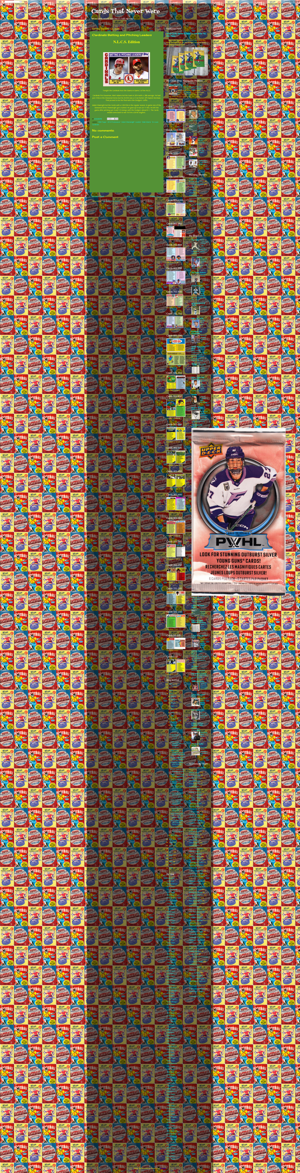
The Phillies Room (198, 240)
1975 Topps (170, 993)
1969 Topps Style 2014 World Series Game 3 (176, 795)
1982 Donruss (171, 1047)
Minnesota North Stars (197, 887)
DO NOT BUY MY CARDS (202, 150)
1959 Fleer (170, 923)
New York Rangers (195, 917)
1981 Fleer (170, 1041)
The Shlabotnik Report (196, 426)
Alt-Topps (192, 190)
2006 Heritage (171, 1128)
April (173, 706)
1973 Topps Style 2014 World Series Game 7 (176, 822)
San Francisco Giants (196, 948)
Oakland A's (193, 923)
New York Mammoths (197, 912)
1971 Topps (170, 971)
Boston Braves (194, 784)
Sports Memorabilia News (198, 348)
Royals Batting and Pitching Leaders (177, 770)
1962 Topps (170, 943)
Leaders (138, 122)
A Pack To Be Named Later (199, 637)
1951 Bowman (171, 884)
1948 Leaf (170, 878)
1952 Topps (170, 892)
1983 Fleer (170, 1055)
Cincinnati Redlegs (195, 820)
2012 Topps (170, 1148)
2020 (171, 855)
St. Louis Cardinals (196, 961)
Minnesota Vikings (195, 892)
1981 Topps (170, 1044)
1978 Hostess (171, 1018)
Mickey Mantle (194, 195)
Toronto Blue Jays (195, 975)
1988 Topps (170, 1083)
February (174, 699)
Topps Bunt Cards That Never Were (203, 162)
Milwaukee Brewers (196, 884)
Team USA (193, 970)
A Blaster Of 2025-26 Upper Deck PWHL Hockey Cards (198, 600)
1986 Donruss (171, 1069)
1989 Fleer (170, 1086)
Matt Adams (146, 122)
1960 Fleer (170, 929)
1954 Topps (170, 903)
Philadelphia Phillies (196, 934)
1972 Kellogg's (171, 974)
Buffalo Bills (193, 800)
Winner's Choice (204, 275)
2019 (171, 852)
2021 (171, 858)
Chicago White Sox (196, 814)
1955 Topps (170, 909)
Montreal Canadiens (196, 895)
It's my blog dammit (203, 322)
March (173, 703)
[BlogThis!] (110, 119)
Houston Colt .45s (195, 859)
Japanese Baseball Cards (198, 304)
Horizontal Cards (195, 198)
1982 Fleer (170, 1049)
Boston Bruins (194, 786)
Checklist (192, 193)
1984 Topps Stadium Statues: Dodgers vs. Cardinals (177, 745)
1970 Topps (170, 968)
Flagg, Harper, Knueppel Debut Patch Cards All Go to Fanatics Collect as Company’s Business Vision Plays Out (199, 355)
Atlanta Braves (194, 772)
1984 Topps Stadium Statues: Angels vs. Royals (177, 752)
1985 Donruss (171, 1063)
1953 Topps (170, 895)
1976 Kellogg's (171, 1002)
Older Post (155, 196)
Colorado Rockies (195, 831)
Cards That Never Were (125, 11)
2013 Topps (170, 1150)
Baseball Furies (194, 781)
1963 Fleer (170, 945)
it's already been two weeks (204, 715)
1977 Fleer (170, 1007)
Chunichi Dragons (195, 817)
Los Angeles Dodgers (197, 876)
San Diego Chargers (196, 943)
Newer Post (98, 196)
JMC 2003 (204, 307)
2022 (171, 861)
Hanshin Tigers (194, 851)
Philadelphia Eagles (196, 931)
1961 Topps (170, 937)
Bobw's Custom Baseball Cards (197, 724)
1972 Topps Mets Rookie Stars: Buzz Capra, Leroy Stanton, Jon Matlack (190, 88)
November (175, 835)
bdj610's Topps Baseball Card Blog (198, 621)
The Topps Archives (198, 272)
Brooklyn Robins (195, 798)
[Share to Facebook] (115, 119)
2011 (171, 684)
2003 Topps (170, 1122)
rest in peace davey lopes (203, 701)
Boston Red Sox (195, 792)
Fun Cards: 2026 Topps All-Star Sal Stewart (199, 677)
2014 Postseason (113, 122)
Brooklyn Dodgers (196, 795)
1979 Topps (170, 1027)
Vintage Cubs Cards (198, 364)
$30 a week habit (197, 710)
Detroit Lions (194, 840)
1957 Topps (170, 915)
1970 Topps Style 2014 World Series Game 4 (176, 802)
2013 (171, 690)
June (172, 712)
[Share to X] (112, 119)
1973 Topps (170, 982)
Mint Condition (196, 257)
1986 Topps (170, 1075)
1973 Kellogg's (171, 979)
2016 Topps (170, 1159)
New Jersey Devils (195, 901)
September (175, 722)
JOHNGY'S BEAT (197, 286)
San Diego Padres (195, 946)
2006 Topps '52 (172, 1131)
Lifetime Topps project (196, 652)
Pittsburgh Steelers (196, 940)
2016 (171, 842)
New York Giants (195, 903)
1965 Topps (170, 954)
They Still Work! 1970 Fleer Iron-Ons (204, 751)
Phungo (194, 394)
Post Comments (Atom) (111, 201)
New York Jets (194, 906)
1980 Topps (170, 1035)
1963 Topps (170, 948)
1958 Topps (170, 920)
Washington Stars (195, 996)
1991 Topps (170, 1100)
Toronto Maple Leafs (196, 978)
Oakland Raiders (195, 926)
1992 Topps (170, 1106)
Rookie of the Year (196, 181)
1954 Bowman (171, 898)
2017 (171, 845)
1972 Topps (170, 976)
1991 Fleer (170, 1097)
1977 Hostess (171, 1010)
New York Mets (194, 915)
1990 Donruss (171, 1091)
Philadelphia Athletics (196, 929)
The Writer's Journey (198, 674)
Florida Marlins (194, 845)
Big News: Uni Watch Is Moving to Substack (199, 669)
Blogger (163, 1168)
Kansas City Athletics (196, 868)
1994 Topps (170, 1111)
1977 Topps (170, 1013)
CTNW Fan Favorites (196, 184)
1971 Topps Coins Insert (203, 369)
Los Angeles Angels (196, 873)
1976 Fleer (170, 996)
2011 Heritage (171, 1139)
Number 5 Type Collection (197, 409)
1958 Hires (170, 917)
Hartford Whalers (195, 854)
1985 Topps (170, 1066)
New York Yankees (196, 920)
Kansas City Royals (196, 871)
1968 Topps (170, 962)
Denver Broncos (195, 837)
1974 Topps (170, 985)
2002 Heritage (171, 1117)
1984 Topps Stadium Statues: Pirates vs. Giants (177, 730)
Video (191, 201)
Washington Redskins (197, 989)
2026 (171, 868)
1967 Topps (170, 959)
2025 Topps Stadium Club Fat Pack (203, 643)
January (174, 696)
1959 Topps (170, 926)
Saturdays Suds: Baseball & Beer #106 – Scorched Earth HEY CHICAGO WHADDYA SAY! (199, 659)
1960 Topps (170, 931)
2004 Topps (170, 1125)
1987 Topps (170, 1077)
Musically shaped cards (204, 337)
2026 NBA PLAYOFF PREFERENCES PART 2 (204, 687)
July (172, 716)
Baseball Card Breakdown (196, 332)
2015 (171, 839)
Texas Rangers (194, 973)
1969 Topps (170, 965)
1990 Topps (170, 1094)
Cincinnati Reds (194, 823)
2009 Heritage (171, 1136)
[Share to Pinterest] (117, 119)
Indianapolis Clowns (196, 862)
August (173, 719)
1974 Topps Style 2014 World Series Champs (176, 829)
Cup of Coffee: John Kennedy (204, 399)
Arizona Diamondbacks (197, 768)
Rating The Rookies (176, 85)
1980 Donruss (171, 1030)
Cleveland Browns (195, 826)
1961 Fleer (170, 934)
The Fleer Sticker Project (197, 745)
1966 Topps (170, 957)
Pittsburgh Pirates (195, 937)
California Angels (195, 803)
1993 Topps (170, 1108)
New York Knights (195, 909)
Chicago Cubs (194, 812)
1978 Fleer (170, 1016)
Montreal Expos (195, 898)
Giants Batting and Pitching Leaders (177, 775)
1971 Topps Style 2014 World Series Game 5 (176, 809)
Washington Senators (197, 991)
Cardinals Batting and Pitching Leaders (176, 764)
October (174, 725)
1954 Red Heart (172, 900)
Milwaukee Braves (195, 881)
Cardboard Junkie (197, 681)
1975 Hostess (171, 988)
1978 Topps (170, 1021)
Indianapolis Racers (196, 865)
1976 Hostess (171, 999)
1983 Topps (170, 1058)
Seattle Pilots (194, 954)
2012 (171, 687)
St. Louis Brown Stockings (198, 957)
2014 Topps (170, 1153)
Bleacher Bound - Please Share (202, 128)
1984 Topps (102, 122)
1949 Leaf (170, 881)
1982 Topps (170, 1052)
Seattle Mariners (195, 951)
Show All (205, 758)
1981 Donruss (171, 1038)
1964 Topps (170, 951)
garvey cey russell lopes (198, 696)
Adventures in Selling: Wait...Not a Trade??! (204, 628)
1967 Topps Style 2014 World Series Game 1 (176, 781)
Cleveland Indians (195, 828)
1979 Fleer (170, 1024)
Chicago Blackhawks (196, 809)
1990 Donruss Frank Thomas (202, 140)
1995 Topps (170, 1114)
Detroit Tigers (194, 843)
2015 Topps (170, 1156)
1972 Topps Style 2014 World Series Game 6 (176, 815)
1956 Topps (170, 912)
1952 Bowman (171, 889)
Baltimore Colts (195, 775)
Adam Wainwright (127, 122)
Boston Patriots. (195, 789)
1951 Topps (170, 887)
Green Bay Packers (196, 848)
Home (127, 196)
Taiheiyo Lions (194, 964)
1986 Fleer (170, 1072)
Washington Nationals (197, 986)
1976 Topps (170, 1004)
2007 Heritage (171, 1134)
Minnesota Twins (195, 889)
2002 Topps (170, 1119)
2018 (171, 849)
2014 (171, 693)
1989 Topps (170, 1089)
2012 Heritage (171, 1145)
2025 (171, 865)
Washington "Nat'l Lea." (197, 981)
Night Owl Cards (197, 318)
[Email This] (108, 119)
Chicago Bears (194, 806)
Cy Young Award (195, 204)
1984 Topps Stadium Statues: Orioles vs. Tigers (177, 737)
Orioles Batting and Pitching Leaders (177, 758)
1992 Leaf (170, 1103)
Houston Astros (195, 857)
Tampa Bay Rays (195, 967)
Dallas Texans (194, 834)
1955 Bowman (171, 906)
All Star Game (194, 179)
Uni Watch (195, 666)
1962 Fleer (170, 940)
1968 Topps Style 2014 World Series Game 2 (176, 788)
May (172, 709)
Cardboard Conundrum (195, 730)
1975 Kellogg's (171, 990)
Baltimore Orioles (195, 778)
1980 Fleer (170, 1032)
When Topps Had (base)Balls (197, 378)
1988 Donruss (171, 1080)
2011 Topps (170, 1142)
